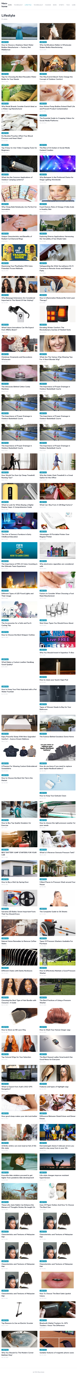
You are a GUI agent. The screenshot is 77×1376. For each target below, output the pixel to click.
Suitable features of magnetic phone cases (57, 1353)
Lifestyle (28, 5)
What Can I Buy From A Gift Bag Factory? (56, 505)
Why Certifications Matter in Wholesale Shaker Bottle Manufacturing (55, 46)
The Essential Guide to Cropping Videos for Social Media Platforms (57, 119)
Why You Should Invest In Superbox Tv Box (57, 653)
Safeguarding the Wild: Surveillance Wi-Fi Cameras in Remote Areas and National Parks (57, 268)
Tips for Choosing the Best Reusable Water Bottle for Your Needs (19, 78)
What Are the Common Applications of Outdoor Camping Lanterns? (17, 178)
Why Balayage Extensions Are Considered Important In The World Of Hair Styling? (18, 299)
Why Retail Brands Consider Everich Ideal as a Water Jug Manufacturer (19, 107)
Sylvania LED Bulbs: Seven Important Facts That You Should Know (19, 913)
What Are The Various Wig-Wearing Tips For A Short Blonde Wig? (56, 358)
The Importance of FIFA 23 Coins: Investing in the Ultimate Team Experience (19, 565)
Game (73, 5)
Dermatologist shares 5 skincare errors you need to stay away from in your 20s (57, 1147)
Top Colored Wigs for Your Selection (16, 1057)
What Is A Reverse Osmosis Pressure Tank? (57, 852)
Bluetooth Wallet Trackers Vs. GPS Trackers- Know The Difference (54, 1324)
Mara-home (5, 5)
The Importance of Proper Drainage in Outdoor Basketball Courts (55, 388)
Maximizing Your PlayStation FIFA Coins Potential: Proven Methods (17, 267)
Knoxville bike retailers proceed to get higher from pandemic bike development (18, 1176)
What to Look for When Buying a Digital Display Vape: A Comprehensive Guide (17, 506)
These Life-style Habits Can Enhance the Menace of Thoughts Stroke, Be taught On (18, 1206)
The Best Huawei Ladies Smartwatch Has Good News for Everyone (56, 1058)
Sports (61, 5)
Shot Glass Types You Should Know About (56, 623)
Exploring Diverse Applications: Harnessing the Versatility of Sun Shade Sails (57, 237)
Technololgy (38, 5)
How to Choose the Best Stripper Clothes (18, 635)
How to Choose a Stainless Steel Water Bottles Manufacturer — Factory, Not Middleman (17, 47)
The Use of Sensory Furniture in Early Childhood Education (16, 535)
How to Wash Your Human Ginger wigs (55, 1030)
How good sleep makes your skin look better (19, 1116)
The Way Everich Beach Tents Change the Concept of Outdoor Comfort (56, 78)
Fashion (48, 5)
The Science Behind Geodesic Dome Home (57, 737)
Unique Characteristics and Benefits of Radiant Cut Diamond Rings (17, 237)
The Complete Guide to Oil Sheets (53, 912)
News (55, 5)
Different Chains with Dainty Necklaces (17, 971)
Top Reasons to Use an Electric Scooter (17, 1323)
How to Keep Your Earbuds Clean (53, 796)
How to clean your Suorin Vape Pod (54, 680)
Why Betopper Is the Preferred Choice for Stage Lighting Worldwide (56, 178)
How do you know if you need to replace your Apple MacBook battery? (56, 767)
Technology (18, 5)
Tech (68, 5)
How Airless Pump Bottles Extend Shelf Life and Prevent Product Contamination (57, 107)
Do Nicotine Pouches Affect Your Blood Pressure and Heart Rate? (17, 137)
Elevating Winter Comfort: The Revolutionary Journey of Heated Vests (55, 328)
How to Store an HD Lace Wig (14, 1030)
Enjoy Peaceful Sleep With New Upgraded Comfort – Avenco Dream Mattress (18, 738)
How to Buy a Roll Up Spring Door (15, 882)
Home (10, 5)
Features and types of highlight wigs (54, 1087)
